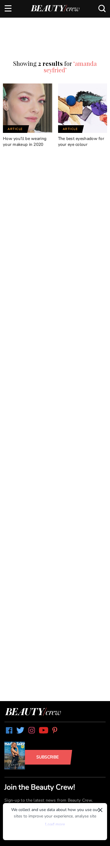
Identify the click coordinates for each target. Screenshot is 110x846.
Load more (55, 824)
